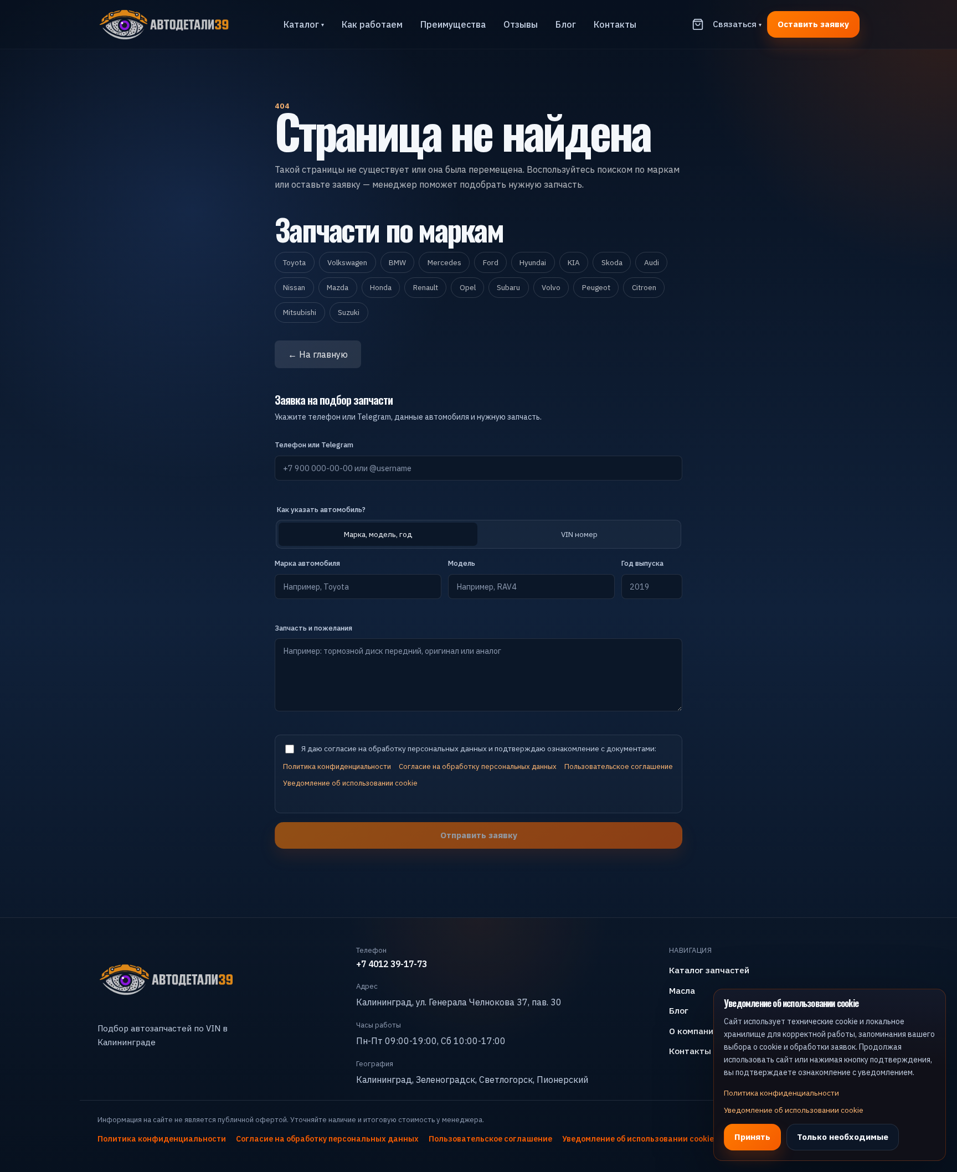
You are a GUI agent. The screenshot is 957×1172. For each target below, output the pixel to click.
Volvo (551, 287)
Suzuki (348, 312)
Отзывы (520, 24)
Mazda (337, 287)
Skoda (611, 262)
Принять (752, 1136)
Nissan (294, 287)
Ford (490, 262)
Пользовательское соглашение (618, 766)
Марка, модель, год (378, 534)
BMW (397, 262)
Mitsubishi (299, 312)
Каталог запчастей (709, 969)
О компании (693, 1030)
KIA (574, 262)
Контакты (615, 24)
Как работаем (372, 24)
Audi (651, 262)
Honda (381, 287)
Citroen (644, 287)
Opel (468, 287)
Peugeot (596, 287)
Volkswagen (347, 262)
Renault (425, 287)
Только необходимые (842, 1136)
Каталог (304, 24)
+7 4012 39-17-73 (391, 963)
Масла (682, 990)
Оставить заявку (813, 23)
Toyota (294, 262)
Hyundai (532, 262)
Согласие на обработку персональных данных (478, 766)
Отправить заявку (478, 834)
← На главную (318, 354)
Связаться (737, 23)
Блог (565, 24)
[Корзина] (697, 24)
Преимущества (453, 24)
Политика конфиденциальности (337, 766)
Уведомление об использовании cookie (350, 783)
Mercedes (444, 262)
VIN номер (579, 534)
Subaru (508, 287)
